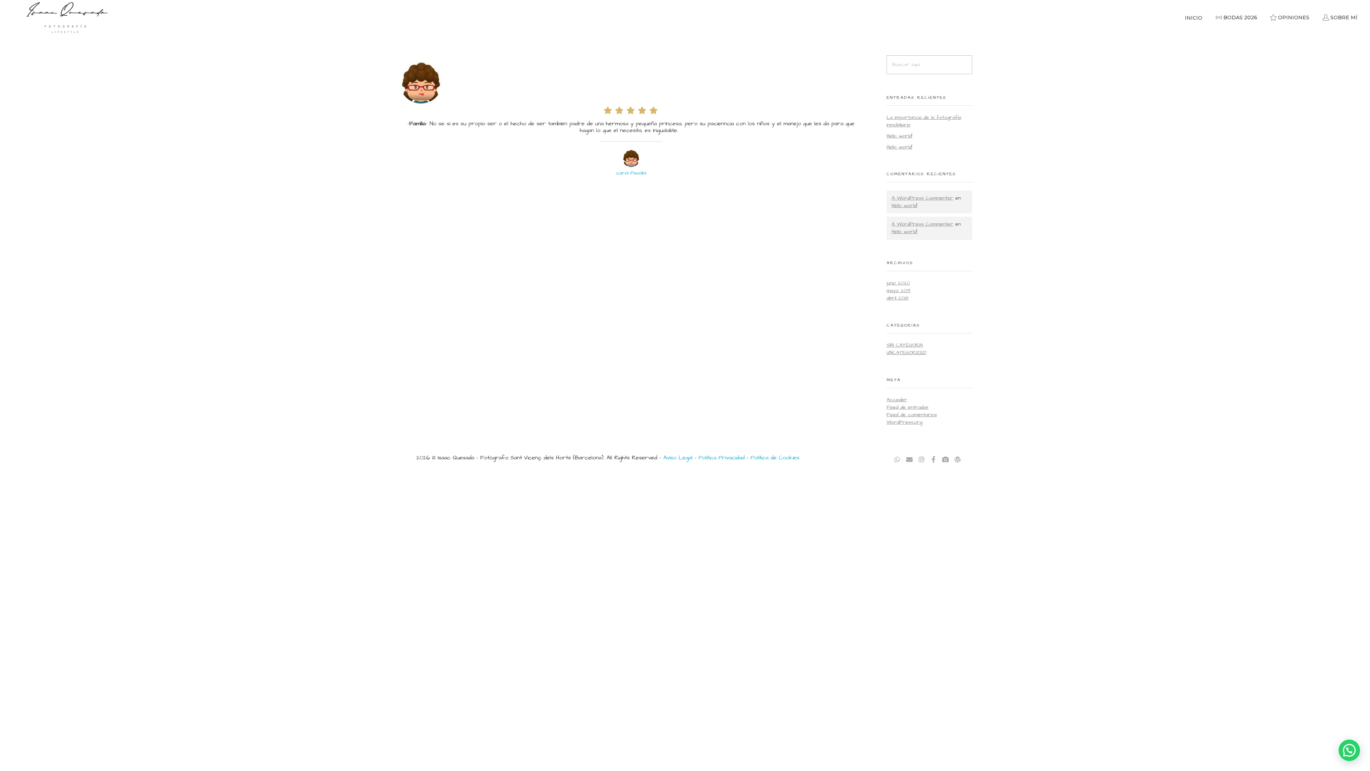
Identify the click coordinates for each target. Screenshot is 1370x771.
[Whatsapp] (897, 459)
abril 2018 (897, 298)
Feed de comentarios (912, 414)
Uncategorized (907, 352)
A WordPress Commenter (922, 198)
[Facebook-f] (933, 459)
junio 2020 (898, 283)
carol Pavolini (631, 173)
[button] (1349, 750)
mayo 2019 (898, 290)
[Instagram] (922, 459)
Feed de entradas (907, 407)
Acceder (897, 399)
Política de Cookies (775, 458)
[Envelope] (909, 459)
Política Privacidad (722, 458)
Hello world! (899, 136)
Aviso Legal (677, 458)
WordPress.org (904, 422)
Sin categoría (905, 345)
